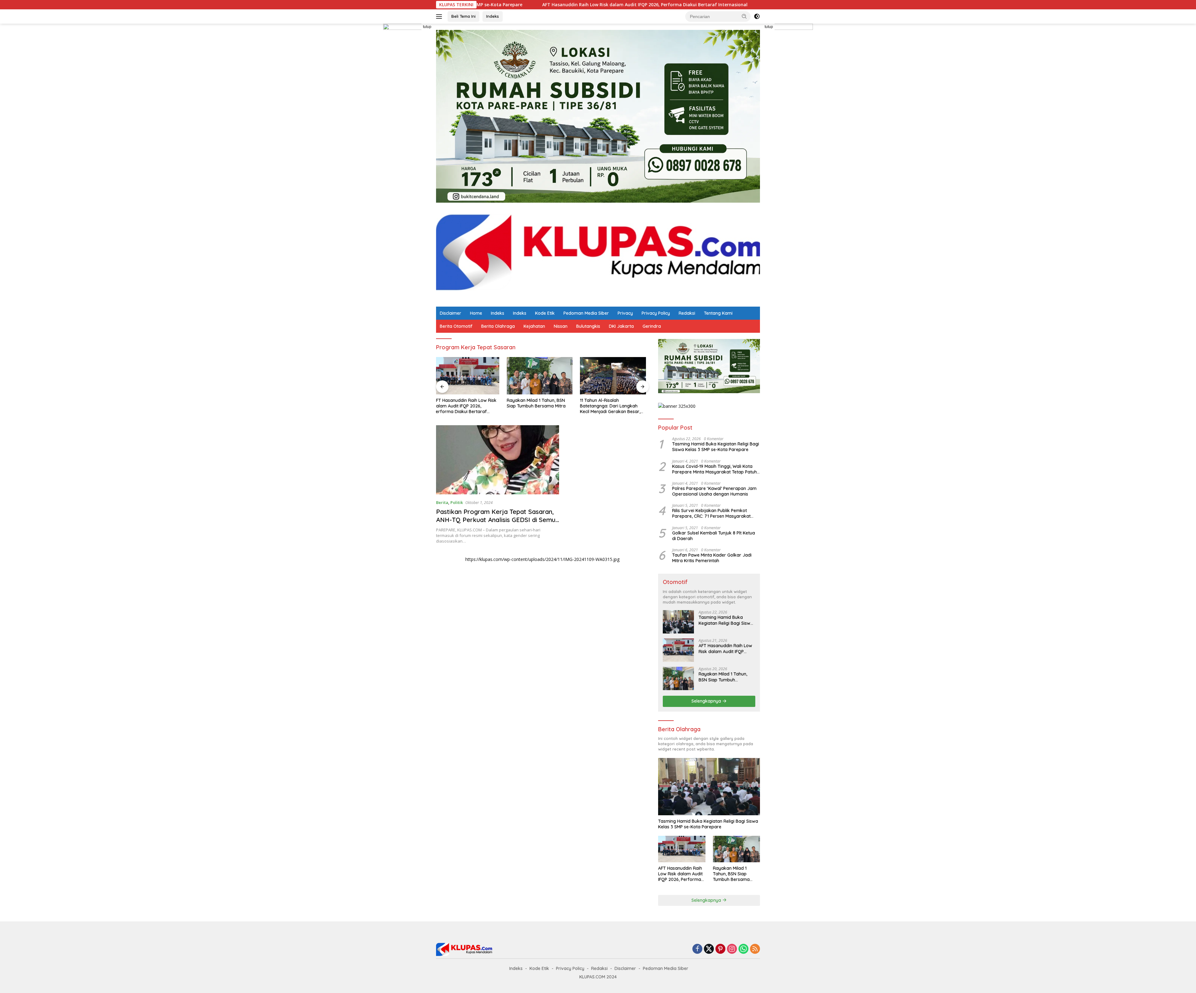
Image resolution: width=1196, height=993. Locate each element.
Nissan (560, 326)
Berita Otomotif (456, 326)
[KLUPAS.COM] (598, 254)
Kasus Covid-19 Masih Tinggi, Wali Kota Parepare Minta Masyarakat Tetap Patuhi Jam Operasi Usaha (715, 469)
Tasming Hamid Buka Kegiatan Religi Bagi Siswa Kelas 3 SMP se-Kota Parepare (715, 446)
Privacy (625, 313)
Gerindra (652, 326)
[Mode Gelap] (757, 16)
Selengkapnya (706, 701)
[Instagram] (732, 949)
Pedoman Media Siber (586, 313)
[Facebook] (697, 949)
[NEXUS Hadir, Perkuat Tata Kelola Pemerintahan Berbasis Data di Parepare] (616, 375)
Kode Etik (545, 313)
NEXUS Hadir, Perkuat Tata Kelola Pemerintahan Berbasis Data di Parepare (614, 405)
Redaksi (687, 313)
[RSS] (755, 949)
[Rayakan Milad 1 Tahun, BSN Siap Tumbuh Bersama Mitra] (469, 375)
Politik (456, 502)
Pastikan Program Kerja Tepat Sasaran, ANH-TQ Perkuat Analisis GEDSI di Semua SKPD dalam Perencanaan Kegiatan (497, 520)
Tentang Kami (718, 313)
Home (476, 313)
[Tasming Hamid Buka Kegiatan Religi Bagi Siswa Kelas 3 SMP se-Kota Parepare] (678, 621)
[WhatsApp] (743, 949)
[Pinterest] (720, 949)
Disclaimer (450, 313)
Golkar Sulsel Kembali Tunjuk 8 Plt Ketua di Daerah (713, 535)
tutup (427, 27)
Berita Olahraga (498, 326)
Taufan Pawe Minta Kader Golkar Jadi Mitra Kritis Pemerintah (712, 557)
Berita (442, 502)
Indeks (492, 16)
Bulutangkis (588, 326)
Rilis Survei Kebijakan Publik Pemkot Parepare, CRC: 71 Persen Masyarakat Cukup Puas (711, 513)
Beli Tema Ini (463, 16)
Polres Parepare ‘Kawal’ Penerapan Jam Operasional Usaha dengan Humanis (714, 491)
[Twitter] (709, 949)
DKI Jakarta (621, 326)
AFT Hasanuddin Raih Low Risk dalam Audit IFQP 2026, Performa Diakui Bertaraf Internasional (563, 4)
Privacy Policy (656, 313)
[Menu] (440, 16)
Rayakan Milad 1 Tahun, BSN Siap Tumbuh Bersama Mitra (749, 4)
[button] (744, 16)
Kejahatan (534, 326)
